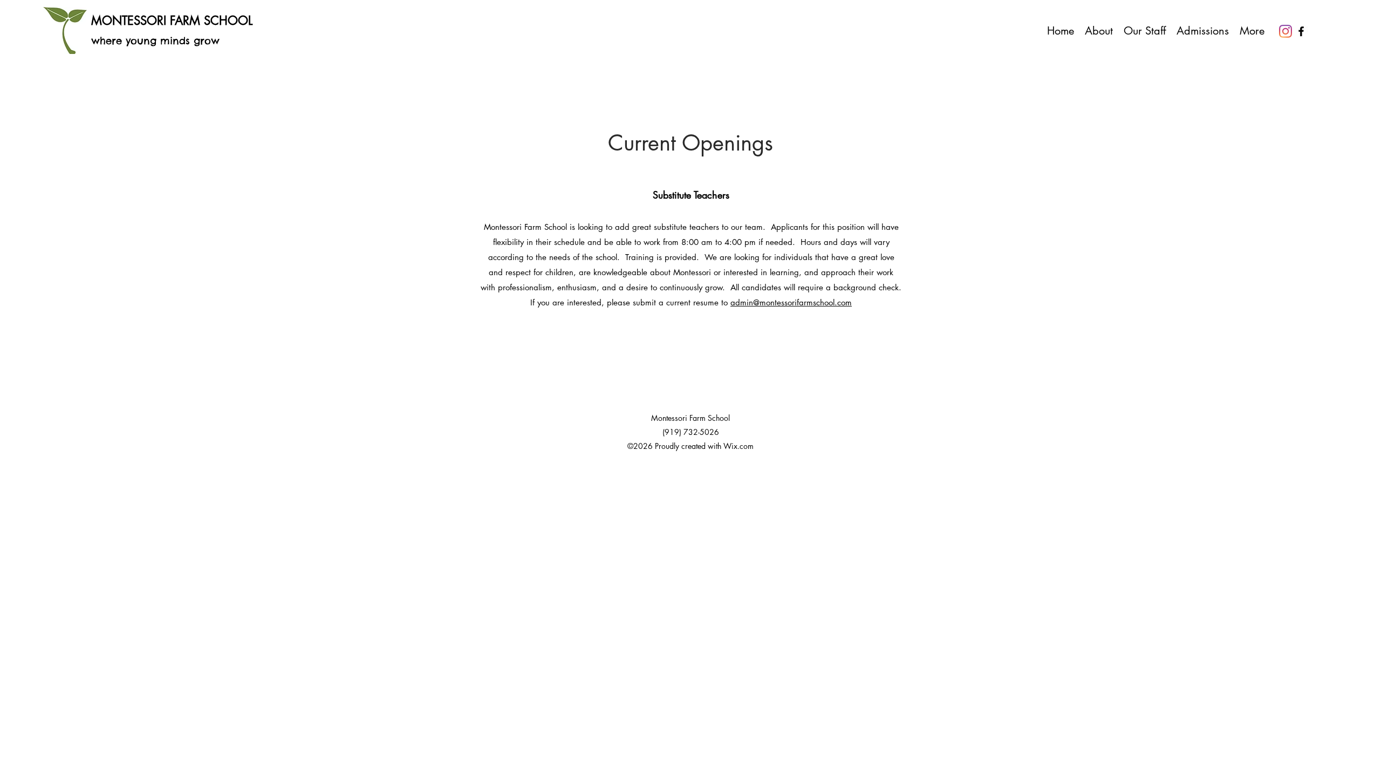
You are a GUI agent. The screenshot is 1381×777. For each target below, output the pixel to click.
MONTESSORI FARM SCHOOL (171, 20)
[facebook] (1301, 31)
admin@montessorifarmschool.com (791, 302)
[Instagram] (1285, 31)
